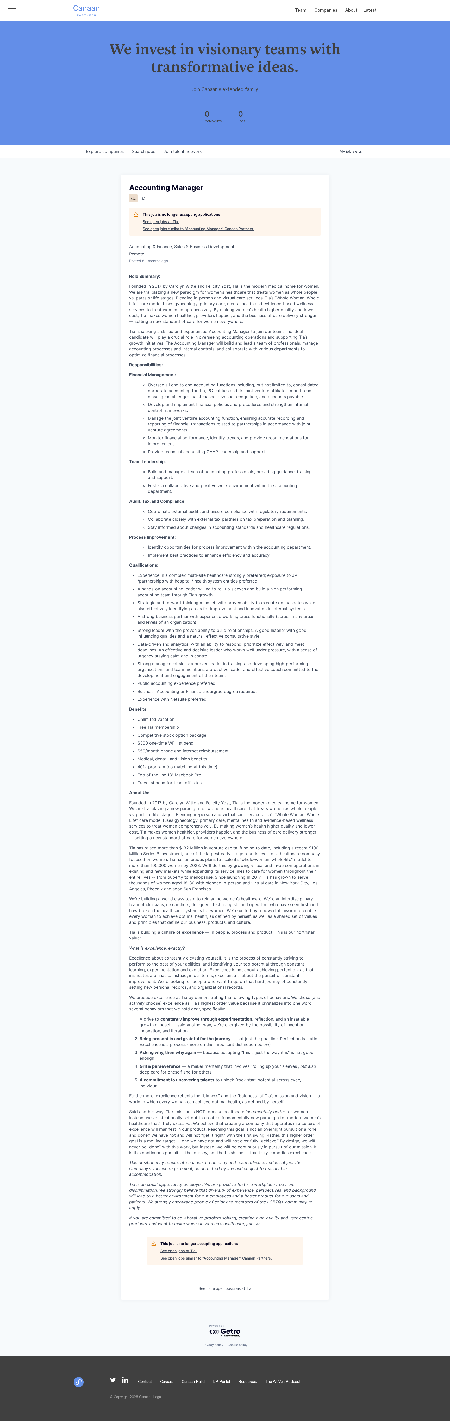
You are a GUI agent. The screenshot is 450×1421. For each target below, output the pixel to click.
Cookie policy (238, 1345)
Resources (247, 1382)
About (351, 11)
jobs (143, 151)
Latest (370, 11)
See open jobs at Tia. (161, 221)
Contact (145, 1382)
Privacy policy (213, 1345)
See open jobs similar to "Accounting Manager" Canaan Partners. (198, 228)
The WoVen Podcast (283, 1382)
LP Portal (221, 1382)
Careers (166, 1382)
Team (301, 11)
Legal (157, 1397)
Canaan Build (193, 1382)
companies (105, 151)
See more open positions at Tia (225, 1288)
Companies (326, 11)
